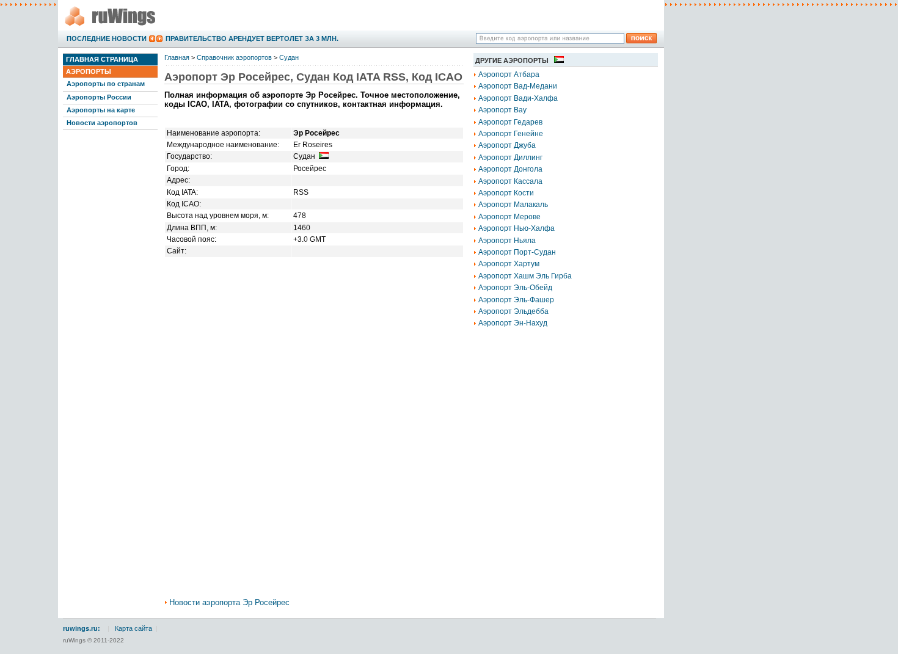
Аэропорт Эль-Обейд (515, 287)
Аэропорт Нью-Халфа (516, 228)
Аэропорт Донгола (510, 169)
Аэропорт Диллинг (510, 157)
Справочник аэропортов (234, 57)
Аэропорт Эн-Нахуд (512, 323)
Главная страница (102, 59)
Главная (176, 57)
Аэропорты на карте (101, 110)
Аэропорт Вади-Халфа (518, 98)
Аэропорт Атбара (508, 74)
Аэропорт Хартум (508, 264)
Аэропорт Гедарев (510, 122)
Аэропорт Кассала (510, 181)
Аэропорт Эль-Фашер (516, 300)
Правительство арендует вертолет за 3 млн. (252, 38)
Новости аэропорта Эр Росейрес (229, 602)
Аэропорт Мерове (509, 217)
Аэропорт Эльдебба (513, 311)
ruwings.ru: (81, 628)
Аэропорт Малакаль (513, 204)
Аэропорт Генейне (510, 133)
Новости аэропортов (102, 122)
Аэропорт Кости (506, 193)
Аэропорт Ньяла (507, 240)
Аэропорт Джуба (507, 145)
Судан (289, 57)
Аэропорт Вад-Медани (517, 86)
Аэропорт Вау (502, 110)
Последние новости (107, 38)
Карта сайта (133, 628)
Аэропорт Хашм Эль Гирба (525, 276)
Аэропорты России (99, 97)
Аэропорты (88, 71)
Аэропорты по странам (106, 83)
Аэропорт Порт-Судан (517, 252)
